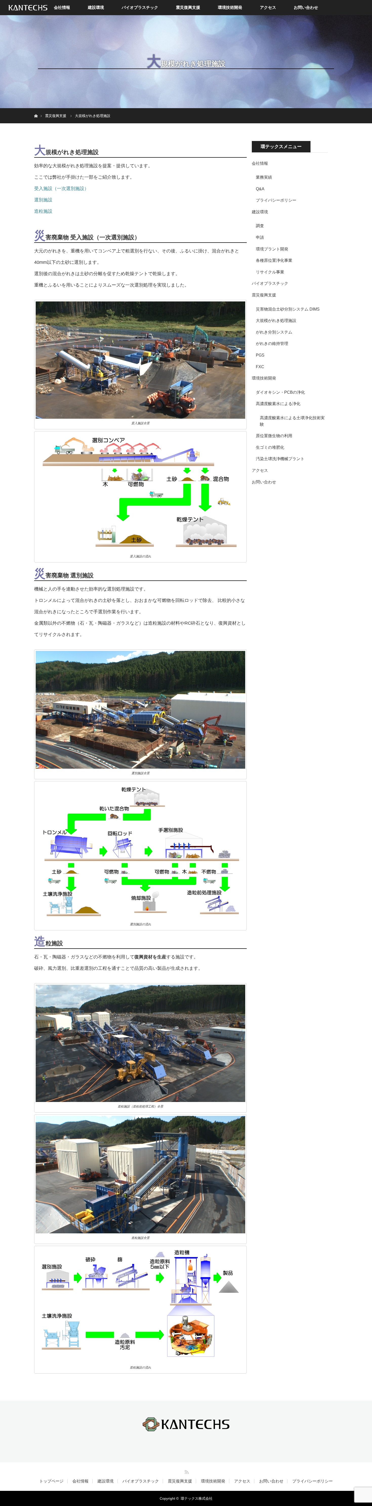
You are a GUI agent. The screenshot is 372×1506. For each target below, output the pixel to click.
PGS (260, 355)
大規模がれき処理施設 (276, 320)
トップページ (51, 1481)
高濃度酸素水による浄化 (278, 404)
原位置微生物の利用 (274, 436)
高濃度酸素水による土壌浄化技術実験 (292, 421)
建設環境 (96, 7)
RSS (186, 1471)
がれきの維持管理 (272, 343)
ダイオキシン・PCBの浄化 (280, 392)
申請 (260, 237)
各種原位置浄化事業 (274, 260)
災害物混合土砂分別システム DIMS (288, 309)
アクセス (268, 7)
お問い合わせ (306, 7)
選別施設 (43, 199)
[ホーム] (35, 110)
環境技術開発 (230, 7)
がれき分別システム (274, 332)
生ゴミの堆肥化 (270, 447)
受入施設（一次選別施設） (61, 188)
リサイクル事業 (270, 272)
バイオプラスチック (140, 7)
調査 (260, 226)
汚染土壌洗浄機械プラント (280, 459)
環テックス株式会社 (197, 1498)
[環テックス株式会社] (186, 1428)
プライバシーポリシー (276, 200)
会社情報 (62, 7)
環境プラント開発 (272, 249)
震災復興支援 (188, 7)
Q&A (260, 189)
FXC (260, 367)
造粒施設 (43, 211)
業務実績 (264, 177)
